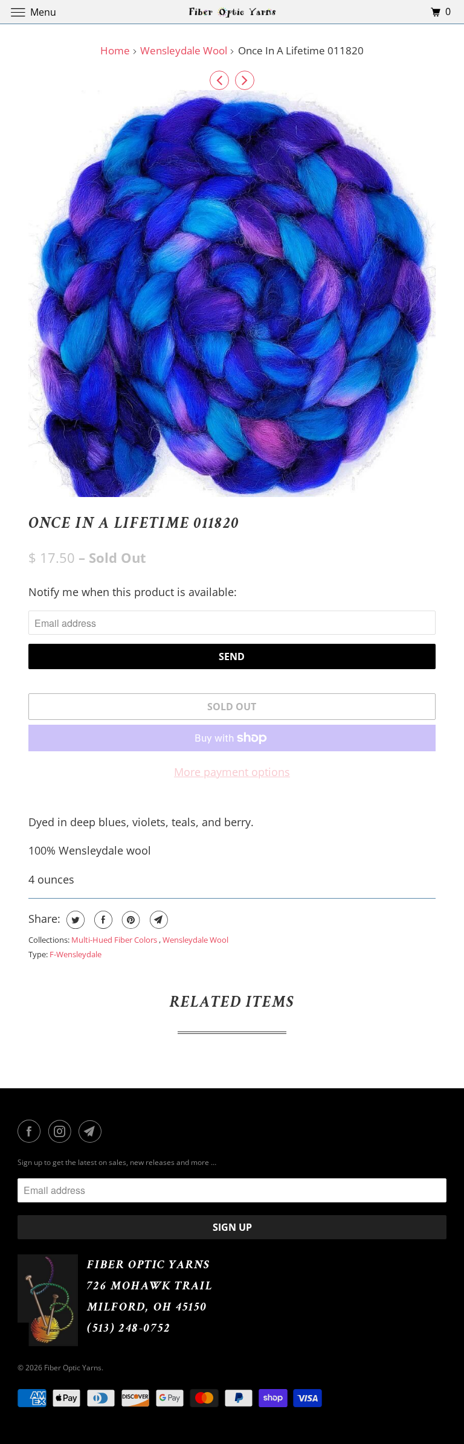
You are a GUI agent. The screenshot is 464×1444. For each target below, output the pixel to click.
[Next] (244, 80)
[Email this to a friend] (157, 920)
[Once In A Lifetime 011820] (231, 293)
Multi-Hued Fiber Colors (115, 939)
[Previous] (219, 80)
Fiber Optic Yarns (73, 1367)
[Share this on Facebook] (101, 920)
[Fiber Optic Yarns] (232, 12)
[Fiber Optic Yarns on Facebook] (31, 1131)
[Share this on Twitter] (74, 920)
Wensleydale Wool (183, 50)
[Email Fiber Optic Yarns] (92, 1131)
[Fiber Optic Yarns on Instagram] (62, 1131)
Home (115, 50)
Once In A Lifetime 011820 (134, 523)
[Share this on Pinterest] (129, 920)
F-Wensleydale (76, 954)
